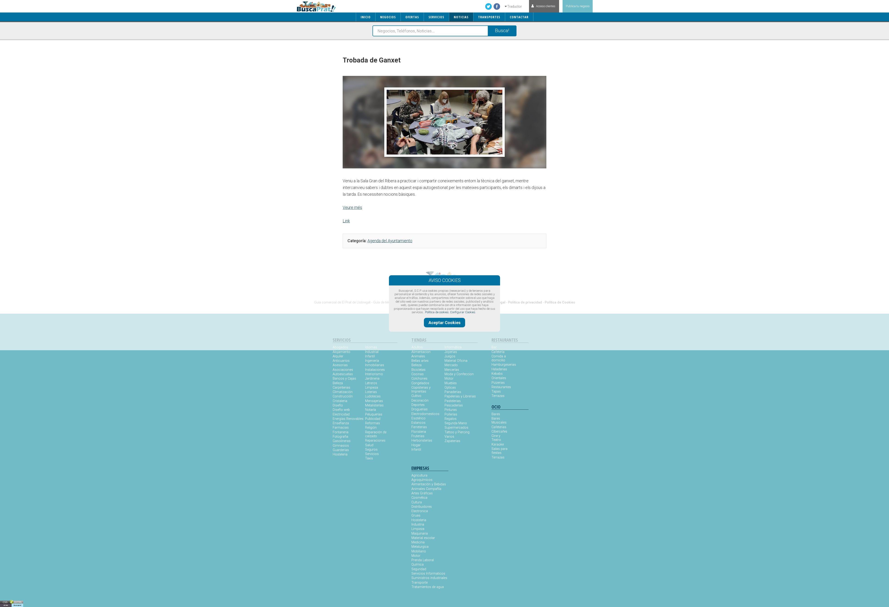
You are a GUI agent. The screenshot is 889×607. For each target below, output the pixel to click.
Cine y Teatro (496, 438)
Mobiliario (418, 551)
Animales (418, 356)
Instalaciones (375, 370)
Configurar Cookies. (463, 312)
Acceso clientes (545, 6)
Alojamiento (341, 352)
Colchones (419, 379)
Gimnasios (341, 446)
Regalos (450, 419)
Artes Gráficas (422, 493)
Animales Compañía (426, 489)
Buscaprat (17, 605)
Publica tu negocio (577, 6)
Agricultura (419, 475)
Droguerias (419, 409)
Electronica (419, 511)
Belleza (338, 383)
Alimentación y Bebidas (428, 484)
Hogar (416, 445)
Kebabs (497, 374)
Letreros (371, 383)
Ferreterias (419, 427)
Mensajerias (374, 401)
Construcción (343, 396)
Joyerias (450, 352)
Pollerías (450, 414)
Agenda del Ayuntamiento (389, 240)
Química (417, 565)
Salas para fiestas (499, 451)
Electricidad (341, 414)
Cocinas (417, 374)
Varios (449, 437)
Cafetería (497, 352)
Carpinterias (341, 388)
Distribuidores (421, 507)
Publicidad (372, 419)
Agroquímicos (421, 480)
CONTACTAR (519, 17)
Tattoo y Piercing (457, 432)
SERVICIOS (436, 17)
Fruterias (417, 436)
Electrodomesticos (425, 414)
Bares (495, 414)
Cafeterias (498, 427)
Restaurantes (500, 387)
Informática (453, 347)
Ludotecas (373, 396)
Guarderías (341, 450)
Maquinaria (419, 534)
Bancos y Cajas (344, 379)
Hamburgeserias (500, 365)
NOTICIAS (461, 17)
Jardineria (372, 379)
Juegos (449, 356)
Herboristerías (421, 441)
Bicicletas (418, 370)
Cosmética (419, 498)
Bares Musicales (499, 420)
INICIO (366, 17)
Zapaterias (452, 441)
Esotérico (418, 418)
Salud (369, 445)
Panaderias (452, 392)
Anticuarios (341, 361)
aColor (5, 605)
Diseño (338, 405)
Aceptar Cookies (444, 322)
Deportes (418, 405)
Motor (449, 379)
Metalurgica (420, 547)
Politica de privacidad (525, 302)
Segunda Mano (455, 423)
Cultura (416, 502)
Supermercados (456, 428)
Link (346, 220)
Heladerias (499, 369)
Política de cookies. (437, 312)
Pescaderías (453, 405)
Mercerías (451, 370)
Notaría (370, 410)
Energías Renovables (348, 419)
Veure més (352, 207)
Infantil (370, 356)
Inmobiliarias (374, 365)
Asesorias (340, 365)
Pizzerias (498, 383)
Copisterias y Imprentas (421, 389)
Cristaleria (340, 401)
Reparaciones (375, 441)
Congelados (420, 383)
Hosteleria (340, 454)
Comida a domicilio (498, 358)
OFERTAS (412, 17)
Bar (494, 347)
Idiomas (371, 347)
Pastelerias (452, 401)
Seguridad (418, 569)
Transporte (419, 583)
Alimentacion (421, 352)
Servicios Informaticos (428, 574)
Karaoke (497, 444)
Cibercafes (499, 432)
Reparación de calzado (375, 434)
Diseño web (341, 410)
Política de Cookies (560, 302)
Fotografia (340, 437)
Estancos (418, 423)
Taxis (369, 458)
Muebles (450, 383)
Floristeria (418, 432)
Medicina (418, 542)
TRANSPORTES (489, 17)
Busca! (502, 30)
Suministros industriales (429, 578)
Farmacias (341, 428)
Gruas (415, 515)
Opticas (450, 388)
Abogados (340, 347)
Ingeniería (372, 361)
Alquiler (338, 356)
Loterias (371, 392)
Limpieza (371, 388)
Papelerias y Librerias (460, 396)
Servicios (372, 454)
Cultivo (416, 396)
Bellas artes (420, 361)
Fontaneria (340, 432)
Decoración (420, 401)
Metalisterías (374, 405)
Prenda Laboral (422, 560)
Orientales (498, 378)
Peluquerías (373, 414)
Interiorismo (374, 374)
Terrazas (497, 396)
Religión (371, 428)
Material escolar (423, 538)
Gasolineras (342, 441)
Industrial (372, 352)
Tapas (496, 391)
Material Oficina (455, 361)
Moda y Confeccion (459, 374)
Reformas (372, 423)
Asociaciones (343, 370)
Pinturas (450, 410)
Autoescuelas (343, 374)
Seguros (371, 450)
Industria (417, 524)
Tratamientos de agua (427, 587)
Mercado (451, 365)
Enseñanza (341, 423)
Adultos (417, 347)
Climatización (343, 392)
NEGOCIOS (388, 17)
